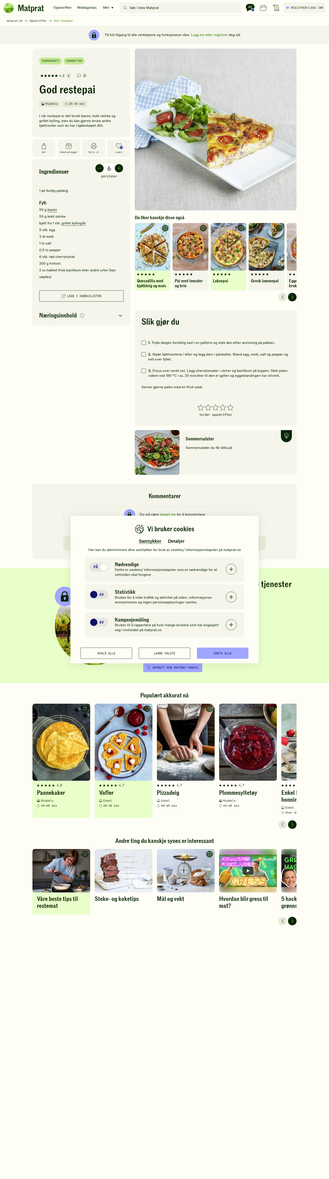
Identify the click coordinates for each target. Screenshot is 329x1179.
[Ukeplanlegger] (263, 7)
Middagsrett (50, 61)
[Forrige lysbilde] (282, 297)
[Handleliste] (276, 7)
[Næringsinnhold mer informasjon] (82, 315)
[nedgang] (99, 168)
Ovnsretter (74, 61)
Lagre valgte (164, 653)
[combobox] (181, 8)
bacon (52, 209)
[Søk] (125, 8)
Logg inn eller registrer (209, 34)
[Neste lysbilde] (292, 297)
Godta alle (223, 653)
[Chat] (250, 7)
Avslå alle (106, 653)
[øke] (119, 168)
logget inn (168, 514)
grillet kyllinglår (74, 223)
